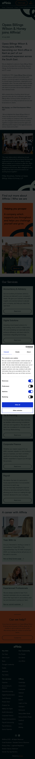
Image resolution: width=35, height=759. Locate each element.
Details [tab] (17, 352)
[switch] (30, 386)
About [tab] (29, 352)
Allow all (17, 404)
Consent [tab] (6, 352)
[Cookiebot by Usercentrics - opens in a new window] (25, 347)
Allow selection (17, 410)
